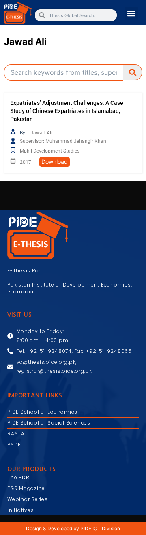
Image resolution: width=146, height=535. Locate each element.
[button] (131, 13)
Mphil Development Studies (49, 151)
